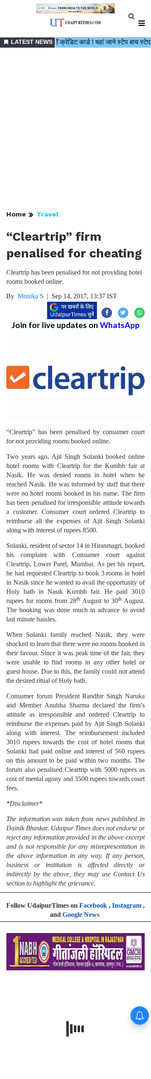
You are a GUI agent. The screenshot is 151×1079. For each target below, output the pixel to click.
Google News (80, 914)
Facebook (93, 905)
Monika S (31, 296)
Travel (47, 214)
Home (16, 214)
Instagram (126, 905)
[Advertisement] (75, 129)
